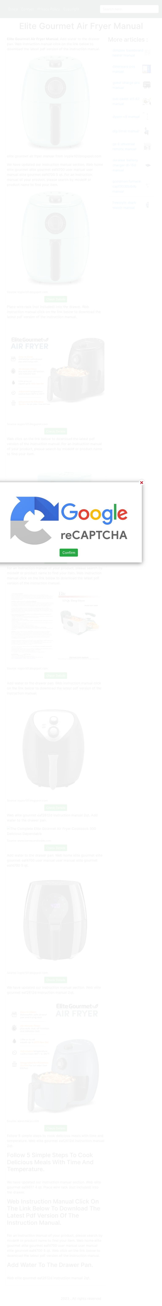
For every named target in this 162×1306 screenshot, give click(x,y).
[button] (81, 653)
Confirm (68, 553)
